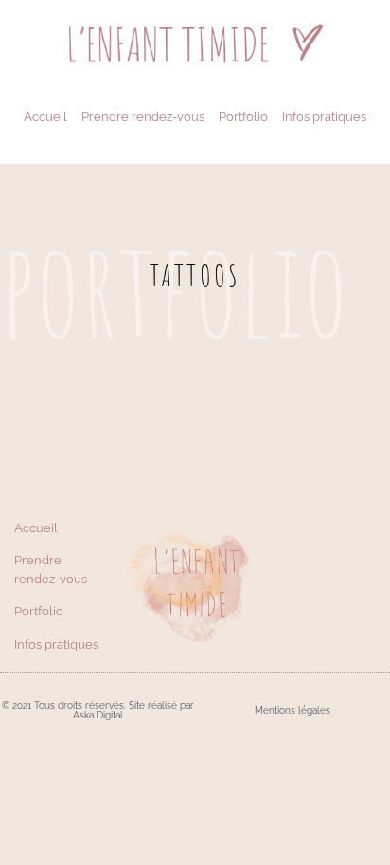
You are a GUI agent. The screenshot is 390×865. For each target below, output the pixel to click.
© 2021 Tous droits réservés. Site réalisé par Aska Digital (98, 710)
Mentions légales (292, 710)
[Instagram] (341, 586)
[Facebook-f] (319, 586)
